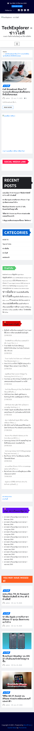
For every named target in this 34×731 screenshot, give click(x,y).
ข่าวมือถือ (6, 248)
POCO (7, 286)
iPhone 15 (24, 280)
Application (7, 277)
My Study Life (26, 283)
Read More (8, 107)
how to (10, 280)
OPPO (4, 286)
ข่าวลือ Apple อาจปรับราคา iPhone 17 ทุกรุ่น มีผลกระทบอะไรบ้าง (16, 619)
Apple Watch (20, 274)
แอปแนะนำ (6, 257)
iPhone (18, 280)
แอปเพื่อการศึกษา (13, 307)
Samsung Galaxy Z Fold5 (22, 286)
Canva (13, 277)
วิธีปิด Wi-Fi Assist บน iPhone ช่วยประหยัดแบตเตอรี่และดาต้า (17, 698)
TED (12, 288)
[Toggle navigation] (17, 44)
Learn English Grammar (14, 283)
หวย (10, 496)
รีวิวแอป (12, 300)
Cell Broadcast (19, 277)
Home (5, 52)
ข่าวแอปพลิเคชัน (21, 292)
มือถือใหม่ (26, 297)
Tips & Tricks (7, 244)
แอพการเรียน (24, 307)
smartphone (7, 288)
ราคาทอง (7, 300)
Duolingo (26, 277)
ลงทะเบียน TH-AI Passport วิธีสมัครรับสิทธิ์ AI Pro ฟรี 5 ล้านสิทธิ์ (16, 596)
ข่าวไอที (5, 253)
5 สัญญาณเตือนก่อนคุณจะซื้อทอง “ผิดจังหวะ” (17, 220)
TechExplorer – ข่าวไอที (17, 30)
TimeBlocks (16, 288)
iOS (14, 280)
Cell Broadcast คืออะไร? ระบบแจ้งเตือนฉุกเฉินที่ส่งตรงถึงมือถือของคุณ (16, 92)
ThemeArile (22, 728)
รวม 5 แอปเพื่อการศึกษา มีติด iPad (13, 151)
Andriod (5, 274)
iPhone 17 (6, 283)
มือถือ (22, 296)
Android (10, 274)
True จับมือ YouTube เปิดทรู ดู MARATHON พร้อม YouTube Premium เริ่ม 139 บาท (16, 348)
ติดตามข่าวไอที (11, 324)
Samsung (12, 286)
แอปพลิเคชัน (12, 303)
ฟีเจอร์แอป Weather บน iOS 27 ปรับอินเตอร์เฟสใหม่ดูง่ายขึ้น (16, 658)
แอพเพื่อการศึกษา (18, 310)
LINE (21, 283)
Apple (14, 274)
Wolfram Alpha (25, 288)
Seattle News (12, 728)
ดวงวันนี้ (5, 499)
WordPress (27, 725)
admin (8, 98)
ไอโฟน (6, 312)
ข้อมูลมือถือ (15, 297)
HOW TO (6, 240)
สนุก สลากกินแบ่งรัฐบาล (15, 511)
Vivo (20, 288)
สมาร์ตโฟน (20, 300)
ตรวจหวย (6, 496)
